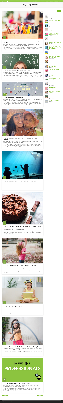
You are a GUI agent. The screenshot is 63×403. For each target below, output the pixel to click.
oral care (12, 386)
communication (31, 141)
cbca (34, 99)
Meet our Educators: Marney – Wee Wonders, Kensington (19, 265)
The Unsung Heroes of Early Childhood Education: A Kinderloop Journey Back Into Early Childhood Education (55, 47)
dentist (31, 385)
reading (22, 100)
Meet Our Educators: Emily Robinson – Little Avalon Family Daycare (22, 347)
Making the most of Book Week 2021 (13, 97)
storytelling (25, 100)
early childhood (28, 44)
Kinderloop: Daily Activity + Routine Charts (55, 42)
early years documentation (7, 73)
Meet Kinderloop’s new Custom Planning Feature (17, 70)
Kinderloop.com (41, 1)
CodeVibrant (12, 401)
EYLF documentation (11, 45)
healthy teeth (9, 386)
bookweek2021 (31, 99)
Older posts (5, 395)
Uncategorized (15, 44)
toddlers (23, 386)
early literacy (8, 100)
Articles (14, 72)
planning (23, 45)
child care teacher (26, 141)
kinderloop (20, 45)
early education (33, 44)
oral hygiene (15, 386)
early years (39, 72)
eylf (14, 73)
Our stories (35, 1)
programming (27, 45)
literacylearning (18, 100)
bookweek (27, 99)
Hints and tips (18, 72)
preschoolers (19, 386)
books (24, 99)
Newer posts (40, 395)
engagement (11, 142)
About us (46, 1)
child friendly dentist (26, 385)
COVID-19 (35, 307)
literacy (15, 100)
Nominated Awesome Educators (55, 1)
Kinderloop (6, 44)
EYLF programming (25, 73)
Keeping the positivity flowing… (12, 306)
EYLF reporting (16, 45)
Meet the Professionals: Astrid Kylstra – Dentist (16, 383)
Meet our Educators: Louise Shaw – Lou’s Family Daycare (19, 181)
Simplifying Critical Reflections (53, 87)
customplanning (23, 44)
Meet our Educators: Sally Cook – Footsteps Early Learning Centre (22, 226)
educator (12, 73)
